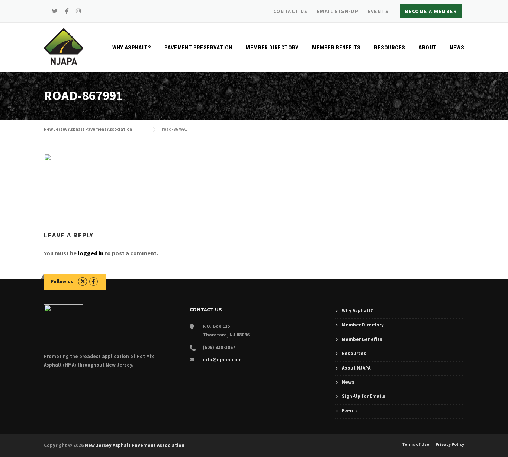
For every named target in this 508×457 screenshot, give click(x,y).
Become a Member (431, 11)
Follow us (62, 281)
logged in (90, 253)
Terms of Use (415, 444)
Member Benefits (336, 47)
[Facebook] (67, 11)
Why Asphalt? (131, 47)
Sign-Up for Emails (363, 396)
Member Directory (271, 47)
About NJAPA (356, 368)
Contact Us (290, 11)
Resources (389, 47)
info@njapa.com (222, 360)
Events (378, 11)
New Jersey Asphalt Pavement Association (134, 445)
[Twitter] (55, 11)
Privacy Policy (449, 444)
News (457, 47)
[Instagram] (78, 11)
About (427, 47)
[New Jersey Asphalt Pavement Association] (63, 45)
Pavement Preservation (198, 47)
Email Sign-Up (338, 11)
